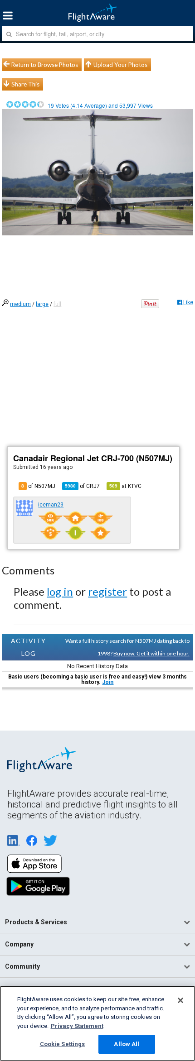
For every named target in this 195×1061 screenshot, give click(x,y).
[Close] (180, 1000)
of (82, 486)
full (57, 304)
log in (60, 591)
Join (107, 682)
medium (20, 304)
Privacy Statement (77, 1026)
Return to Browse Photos (44, 64)
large (42, 304)
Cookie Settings (62, 1044)
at (125, 486)
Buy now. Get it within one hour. (151, 653)
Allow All (126, 1044)
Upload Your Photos (120, 64)
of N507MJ (38, 486)
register (107, 591)
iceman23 (50, 505)
